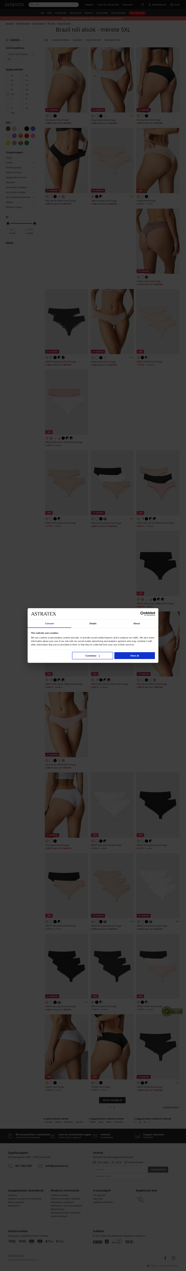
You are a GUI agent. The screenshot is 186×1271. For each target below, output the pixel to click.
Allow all (134, 655)
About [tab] (136, 623)
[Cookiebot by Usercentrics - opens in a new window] (142, 614)
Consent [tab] (49, 623)
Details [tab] (93, 623)
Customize (90, 655)
